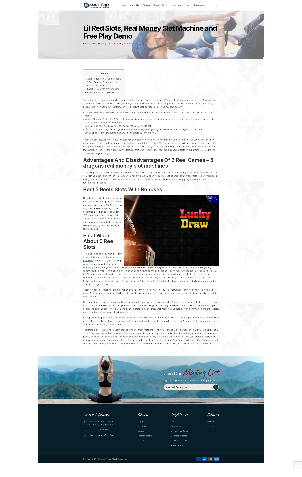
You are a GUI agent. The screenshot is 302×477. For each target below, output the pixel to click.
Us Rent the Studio (179, 431)
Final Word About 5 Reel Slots (101, 92)
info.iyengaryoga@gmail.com (102, 435)
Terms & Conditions (179, 440)
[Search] (216, 5)
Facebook (211, 421)
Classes (146, 5)
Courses (177, 5)
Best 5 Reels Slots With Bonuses (103, 89)
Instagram (211, 426)
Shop (187, 5)
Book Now (199, 5)
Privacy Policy (177, 445)
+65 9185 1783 (102, 430)
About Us (134, 5)
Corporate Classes (179, 436)
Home (123, 5)
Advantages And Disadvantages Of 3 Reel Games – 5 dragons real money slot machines (104, 82)
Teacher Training (161, 5)
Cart (173, 421)
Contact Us (176, 426)
